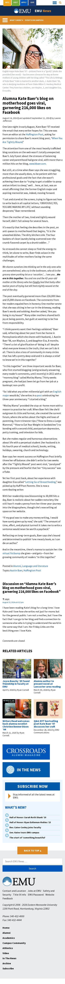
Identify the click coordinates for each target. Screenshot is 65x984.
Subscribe (8, 968)
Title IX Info (19, 894)
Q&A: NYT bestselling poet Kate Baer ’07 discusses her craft (46, 723)
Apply (24, 2)
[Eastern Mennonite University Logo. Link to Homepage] (22, 10)
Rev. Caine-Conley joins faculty (25, 827)
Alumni (17, 566)
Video (6, 953)
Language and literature (35, 566)
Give (32, 2)
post (39, 395)
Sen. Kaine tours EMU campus (24, 832)
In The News (9, 958)
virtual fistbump (11, 553)
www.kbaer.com (37, 163)
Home (6, 927)
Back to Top (32, 850)
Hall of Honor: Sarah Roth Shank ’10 (27, 817)
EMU (43, 11)
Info (7, 2)
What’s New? (16, 20)
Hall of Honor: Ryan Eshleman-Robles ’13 (30, 822)
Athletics (8, 948)
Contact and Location (14, 890)
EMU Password (36, 894)
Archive (7, 963)
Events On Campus (34, 20)
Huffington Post (34, 134)
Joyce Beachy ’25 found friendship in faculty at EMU (16, 683)
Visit (15, 2)
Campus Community (14, 943)
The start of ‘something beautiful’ (27, 837)
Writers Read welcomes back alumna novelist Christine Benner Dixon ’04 (16, 725)
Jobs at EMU (34, 890)
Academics (9, 937)
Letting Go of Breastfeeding (40, 481)
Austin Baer (16, 570)
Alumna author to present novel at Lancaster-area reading (47, 683)
